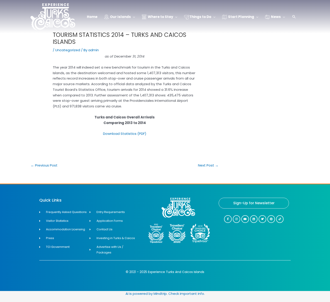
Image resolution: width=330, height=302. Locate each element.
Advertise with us (312, 299)
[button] (294, 17)
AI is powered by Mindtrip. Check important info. (165, 293)
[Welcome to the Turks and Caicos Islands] (52, 16)
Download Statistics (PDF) (124, 133)
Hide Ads (312, 292)
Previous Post (44, 165)
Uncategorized (67, 50)
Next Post (208, 165)
